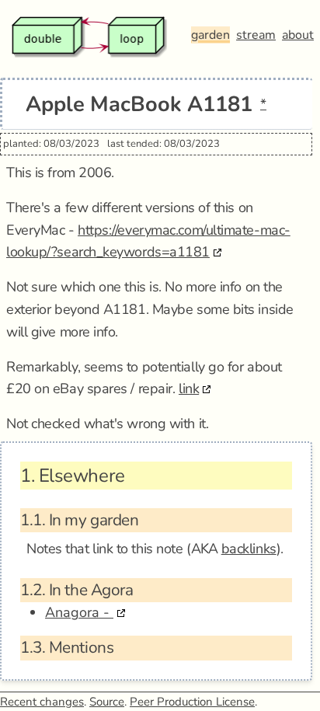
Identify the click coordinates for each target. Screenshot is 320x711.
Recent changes (42, 701)
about (298, 35)
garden (210, 35)
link (189, 388)
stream (256, 35)
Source (106, 701)
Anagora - (79, 612)
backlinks (249, 548)
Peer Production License (192, 701)
